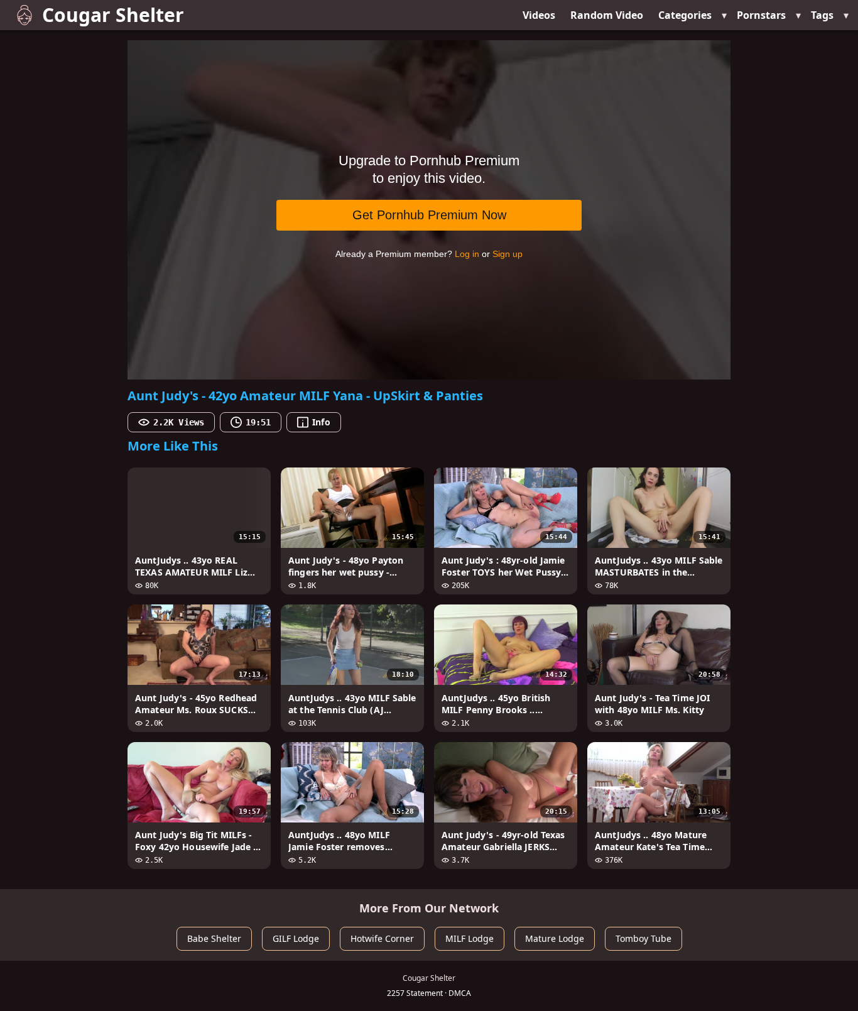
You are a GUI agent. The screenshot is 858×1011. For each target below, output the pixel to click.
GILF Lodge (296, 938)
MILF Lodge (469, 938)
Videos (539, 15)
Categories (685, 15)
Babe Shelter (214, 938)
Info (321, 422)
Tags (822, 15)
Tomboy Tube (643, 938)
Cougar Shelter (113, 15)
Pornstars (761, 15)
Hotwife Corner (382, 938)
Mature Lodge (554, 938)
